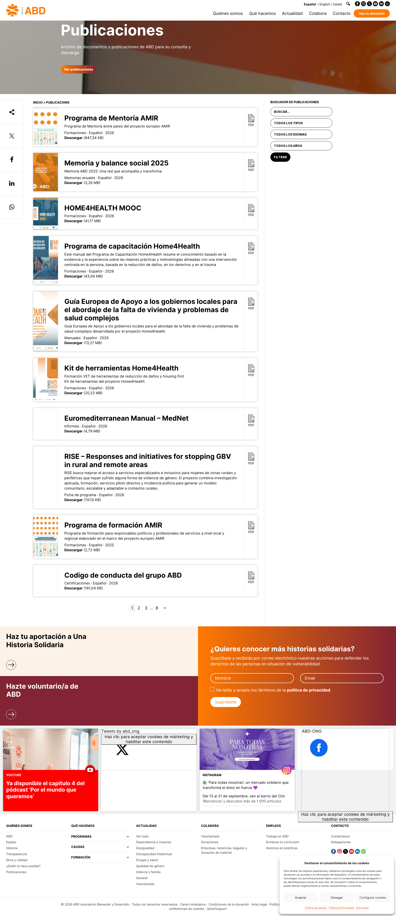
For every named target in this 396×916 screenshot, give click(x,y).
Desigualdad (145, 848)
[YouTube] (375, 3)
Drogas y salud (147, 860)
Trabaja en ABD (277, 836)
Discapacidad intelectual (154, 854)
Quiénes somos (228, 13)
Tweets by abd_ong (147, 736)
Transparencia (16, 854)
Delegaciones (341, 842)
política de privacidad (308, 690)
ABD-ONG (312, 731)
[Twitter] (369, 3)
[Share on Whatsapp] (12, 207)
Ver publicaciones (78, 69)
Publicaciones (16, 872)
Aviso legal (362, 907)
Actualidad (292, 13)
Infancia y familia (148, 872)
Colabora (318, 13)
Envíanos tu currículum (282, 842)
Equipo (11, 842)
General (141, 878)
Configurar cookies (372, 897)
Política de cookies (316, 907)
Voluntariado (145, 884)
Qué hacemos (262, 13)
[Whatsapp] (387, 3)
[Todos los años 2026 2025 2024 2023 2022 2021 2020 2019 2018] (301, 145)
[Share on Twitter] (12, 136)
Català (337, 4)
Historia (11, 848)
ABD (9, 836)
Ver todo (142, 836)
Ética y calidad (16, 860)
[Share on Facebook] (12, 160)
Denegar (337, 897)
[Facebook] (357, 3)
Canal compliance (193, 904)
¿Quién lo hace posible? (23, 866)
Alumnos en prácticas (281, 848)
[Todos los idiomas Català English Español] (301, 134)
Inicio (38, 102)
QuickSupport (217, 909)
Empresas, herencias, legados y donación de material (224, 850)
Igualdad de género (150, 866)
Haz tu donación (372, 13)
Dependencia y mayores (153, 842)
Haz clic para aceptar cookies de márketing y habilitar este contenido (149, 739)
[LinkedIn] (381, 3)
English (324, 4)
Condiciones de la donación (229, 904)
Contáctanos (340, 836)
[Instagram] (363, 3)
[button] (100, 838)
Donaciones (209, 842)
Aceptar (300, 897)
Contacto (342, 13)
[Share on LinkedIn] (12, 183)
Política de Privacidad (341, 907)
